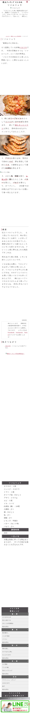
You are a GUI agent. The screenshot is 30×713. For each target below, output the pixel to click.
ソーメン (4, 639)
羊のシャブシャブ (7, 670)
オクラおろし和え (7, 651)
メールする (2, 36)
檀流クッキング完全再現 (12, 2)
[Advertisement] (15, 26)
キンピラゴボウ (6, 655)
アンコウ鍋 (5, 667)
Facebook (11, 332)
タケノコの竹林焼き (7, 623)
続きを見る (5, 626)
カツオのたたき (6, 617)
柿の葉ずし (5, 632)
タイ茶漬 (4, 664)
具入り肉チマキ (6, 620)
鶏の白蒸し (5, 648)
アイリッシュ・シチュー (9, 680)
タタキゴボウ (6, 683)
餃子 (3, 686)
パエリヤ (23, 47)
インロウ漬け (6, 636)
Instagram (19, 332)
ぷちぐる (7, 36)
